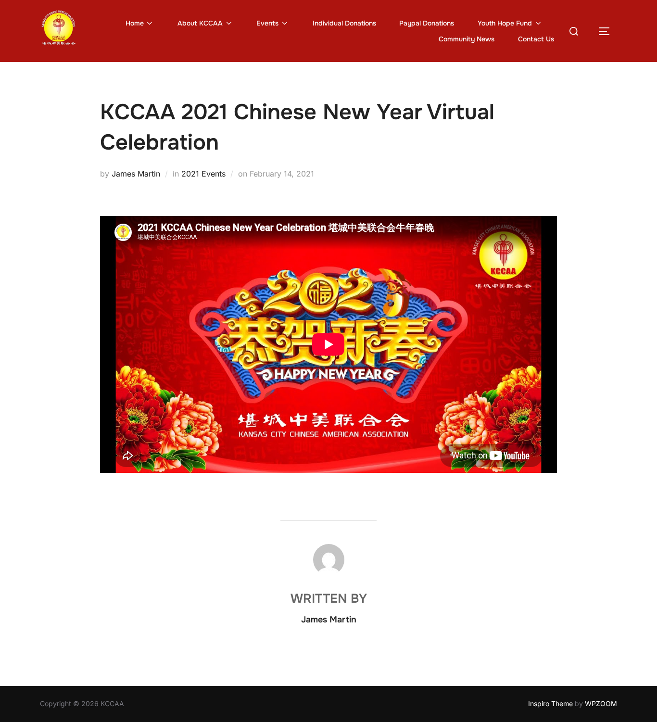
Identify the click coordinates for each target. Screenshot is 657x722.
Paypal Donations (426, 23)
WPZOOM (601, 703)
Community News (466, 39)
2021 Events (203, 173)
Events (267, 23)
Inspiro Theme (550, 703)
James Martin (136, 173)
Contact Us (536, 39)
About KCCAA (200, 23)
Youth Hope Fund (505, 23)
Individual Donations (344, 23)
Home (135, 23)
